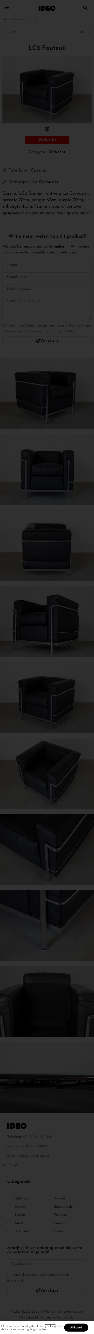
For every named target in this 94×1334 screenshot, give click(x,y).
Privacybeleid (28, 1317)
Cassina (39, 170)
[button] (85, 8)
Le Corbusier (46, 182)
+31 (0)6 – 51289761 (35, 1146)
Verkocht (21, 19)
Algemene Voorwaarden (57, 1317)
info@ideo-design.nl (34, 1156)
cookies (50, 1326)
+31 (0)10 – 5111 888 (37, 1137)
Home (6, 19)
